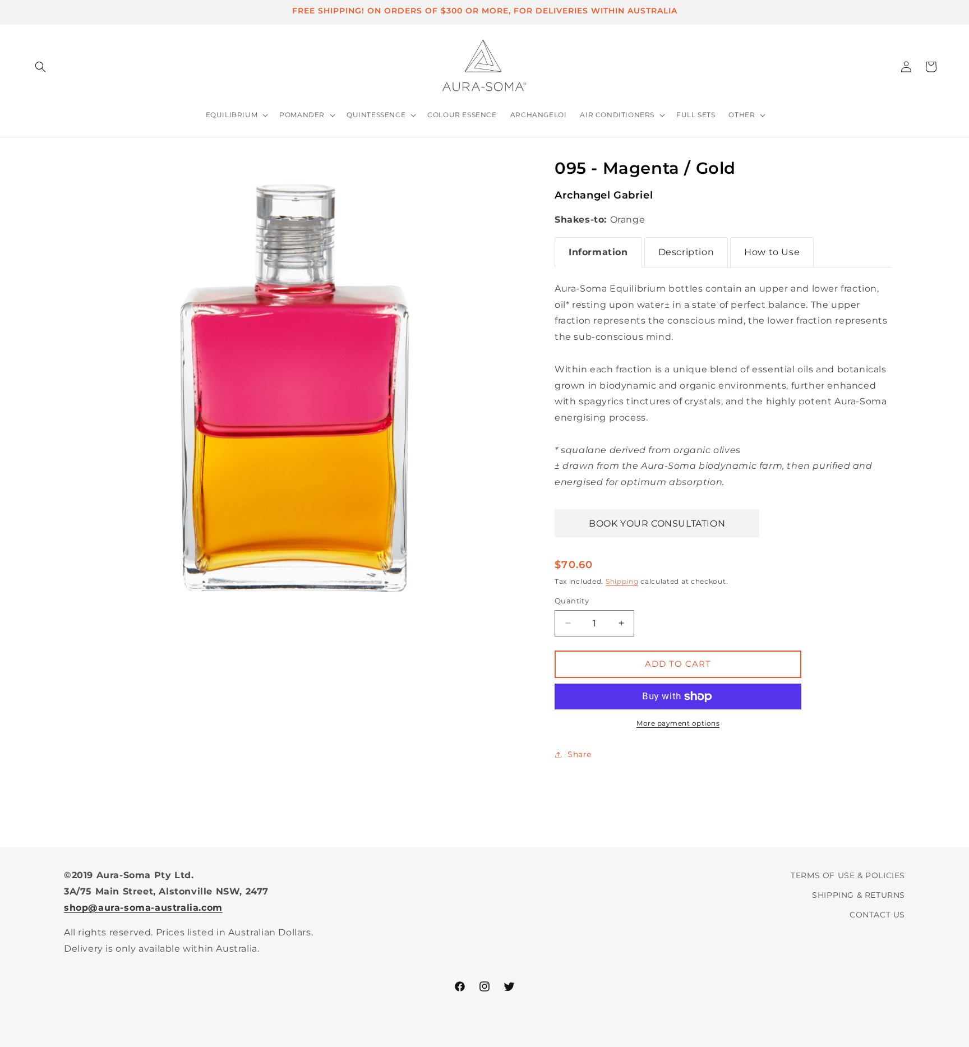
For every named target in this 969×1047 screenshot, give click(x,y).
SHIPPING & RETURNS (858, 895)
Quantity (572, 600)
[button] (40, 66)
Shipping (622, 581)
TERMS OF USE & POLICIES (848, 875)
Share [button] (579, 754)
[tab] (598, 252)
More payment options (677, 723)
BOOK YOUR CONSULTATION (657, 523)
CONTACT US (877, 915)
